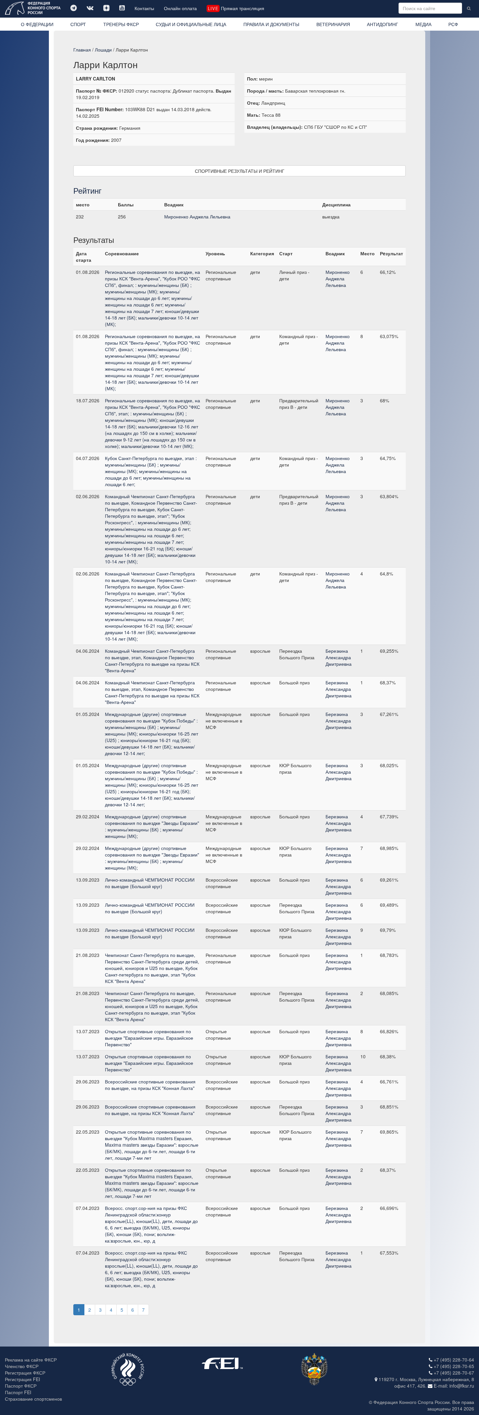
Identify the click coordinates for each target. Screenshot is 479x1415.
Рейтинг (87, 190)
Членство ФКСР (21, 1366)
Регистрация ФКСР (25, 1372)
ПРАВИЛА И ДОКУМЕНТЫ (271, 24)
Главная (82, 49)
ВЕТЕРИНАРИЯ (333, 24)
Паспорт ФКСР (20, 1385)
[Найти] (468, 8)
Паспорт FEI (18, 1392)
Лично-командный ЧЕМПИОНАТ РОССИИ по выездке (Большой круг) (150, 882)
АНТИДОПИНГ (382, 24)
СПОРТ (78, 24)
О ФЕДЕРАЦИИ (37, 24)
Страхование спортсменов (33, 1398)
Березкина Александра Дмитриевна (339, 657)
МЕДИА (423, 24)
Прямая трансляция (236, 8)
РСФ (453, 24)
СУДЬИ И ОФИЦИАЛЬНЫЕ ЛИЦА (191, 24)
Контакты (144, 8)
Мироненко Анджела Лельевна (197, 216)
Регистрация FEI (22, 1379)
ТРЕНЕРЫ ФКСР (121, 24)
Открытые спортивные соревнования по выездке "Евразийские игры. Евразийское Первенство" (149, 1038)
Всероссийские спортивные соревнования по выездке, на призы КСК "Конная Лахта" (150, 1084)
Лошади (103, 49)
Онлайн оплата (180, 8)
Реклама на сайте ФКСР (31, 1359)
